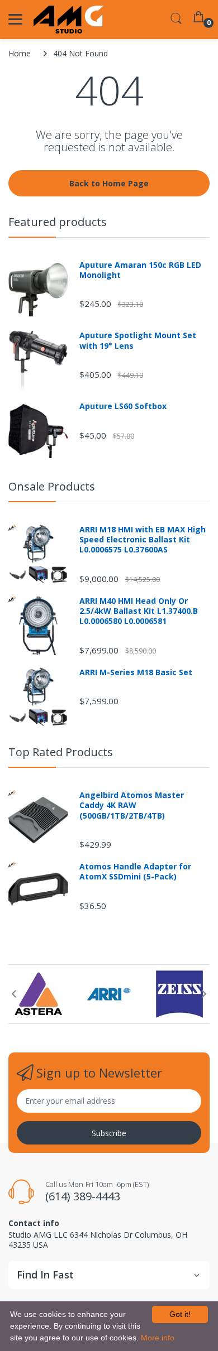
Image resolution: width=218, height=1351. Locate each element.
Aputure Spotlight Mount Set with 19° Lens (137, 340)
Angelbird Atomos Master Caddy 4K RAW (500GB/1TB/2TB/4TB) (131, 805)
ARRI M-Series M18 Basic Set (135, 672)
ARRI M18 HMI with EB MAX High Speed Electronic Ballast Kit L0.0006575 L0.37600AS (142, 540)
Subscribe (109, 1133)
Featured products (57, 221)
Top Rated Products (60, 751)
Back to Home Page (109, 183)
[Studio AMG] (68, 19)
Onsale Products (51, 486)
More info (157, 1337)
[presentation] (14, 993)
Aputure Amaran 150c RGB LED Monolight (140, 270)
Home (19, 53)
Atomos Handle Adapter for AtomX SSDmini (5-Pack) (135, 872)
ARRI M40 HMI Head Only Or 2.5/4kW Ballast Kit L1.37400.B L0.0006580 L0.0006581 (138, 611)
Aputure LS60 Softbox (123, 406)
